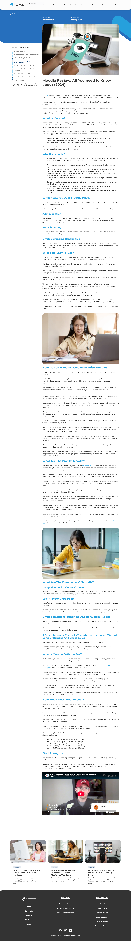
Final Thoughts (19, 80)
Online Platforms (65, 904)
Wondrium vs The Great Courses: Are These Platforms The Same (63, 872)
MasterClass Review (102, 904)
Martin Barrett (48, 20)
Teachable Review (101, 926)
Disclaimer (29, 920)
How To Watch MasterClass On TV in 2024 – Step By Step (102, 872)
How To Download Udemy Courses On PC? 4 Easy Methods (26, 872)
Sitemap (29, 924)
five (51, 733)
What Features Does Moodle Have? (26, 55)
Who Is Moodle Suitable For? (24, 74)
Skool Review (102, 908)
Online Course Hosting (65, 908)
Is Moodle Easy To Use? (22, 58)
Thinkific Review (102, 921)
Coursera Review (102, 913)
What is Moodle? (20, 51)
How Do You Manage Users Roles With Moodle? (25, 61)
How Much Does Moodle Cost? (24, 77)
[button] (14, 85)
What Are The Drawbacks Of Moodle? (24, 69)
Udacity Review (102, 917)
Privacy (29, 915)
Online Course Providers (65, 913)
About (29, 907)
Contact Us (29, 911)
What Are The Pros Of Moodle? (24, 66)
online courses (87, 466)
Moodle (45, 95)
